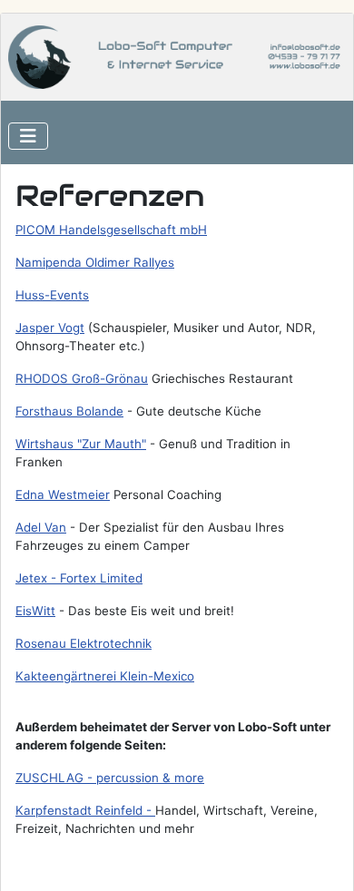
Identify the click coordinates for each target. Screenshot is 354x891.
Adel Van (40, 527)
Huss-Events (52, 295)
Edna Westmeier (62, 494)
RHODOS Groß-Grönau (81, 378)
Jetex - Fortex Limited (79, 578)
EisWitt (35, 610)
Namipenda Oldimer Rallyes (94, 262)
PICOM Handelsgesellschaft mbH (111, 229)
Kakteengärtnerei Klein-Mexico (104, 676)
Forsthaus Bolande (69, 411)
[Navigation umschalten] (28, 136)
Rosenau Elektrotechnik (83, 643)
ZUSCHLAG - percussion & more (109, 777)
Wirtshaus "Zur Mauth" (80, 443)
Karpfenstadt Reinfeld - (85, 810)
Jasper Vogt (49, 327)
